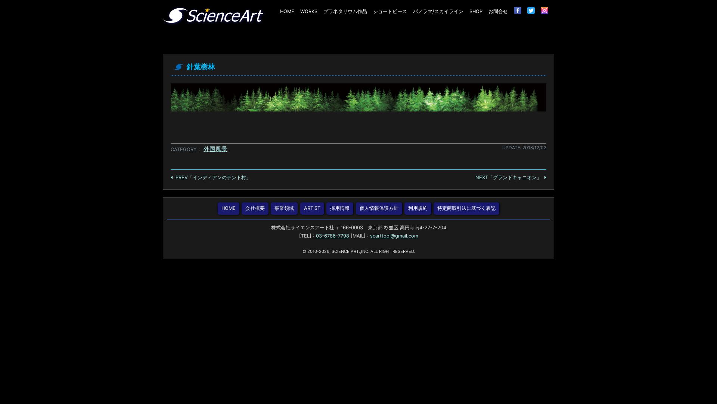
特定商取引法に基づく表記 (466, 208)
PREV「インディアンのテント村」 (213, 177)
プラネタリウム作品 (345, 11)
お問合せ (498, 11)
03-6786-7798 (332, 236)
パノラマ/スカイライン (438, 11)
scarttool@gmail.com (394, 236)
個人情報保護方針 (379, 208)
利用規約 (418, 208)
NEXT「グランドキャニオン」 (508, 177)
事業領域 (284, 208)
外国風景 (215, 149)
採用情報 (340, 208)
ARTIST (312, 208)
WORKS (308, 11)
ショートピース (390, 11)
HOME (287, 11)
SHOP (475, 11)
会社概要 (255, 208)
